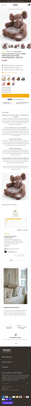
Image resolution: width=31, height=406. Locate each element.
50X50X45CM (6, 90)
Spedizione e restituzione (9, 204)
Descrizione (5, 112)
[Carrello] (28, 5)
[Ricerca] (5, 5)
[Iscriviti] (27, 383)
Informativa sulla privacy (7, 379)
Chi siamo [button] (5, 367)
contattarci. (16, 379)
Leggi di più (6, 245)
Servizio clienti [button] (7, 362)
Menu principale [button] (7, 357)
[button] (14, 343)
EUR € (6, 388)
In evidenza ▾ (25, 230)
